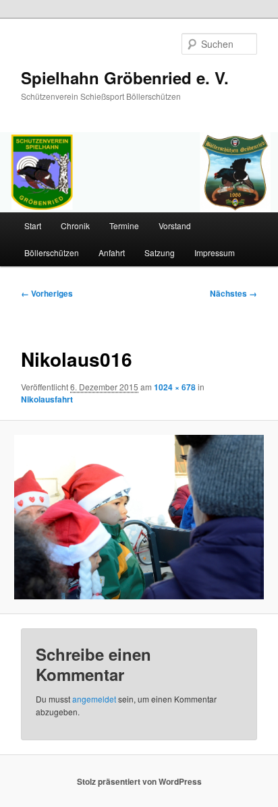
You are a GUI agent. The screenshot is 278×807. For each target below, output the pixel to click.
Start (32, 225)
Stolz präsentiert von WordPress (139, 781)
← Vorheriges (47, 293)
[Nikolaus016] (138, 517)
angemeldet (94, 699)
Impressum (214, 252)
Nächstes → (233, 293)
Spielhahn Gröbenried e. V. (125, 77)
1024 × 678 (175, 387)
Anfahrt (112, 252)
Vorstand (175, 225)
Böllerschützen (51, 252)
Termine (124, 225)
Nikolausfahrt (47, 399)
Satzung (159, 252)
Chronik (75, 225)
